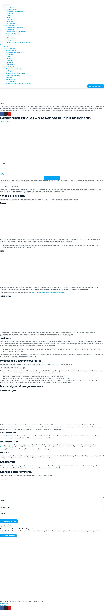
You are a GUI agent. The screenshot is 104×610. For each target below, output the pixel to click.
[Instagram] (6, 114)
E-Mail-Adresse (5, 507)
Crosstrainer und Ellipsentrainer (15, 32)
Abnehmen (9, 13)
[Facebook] (2, 114)
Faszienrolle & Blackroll (13, 34)
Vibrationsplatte (11, 38)
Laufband (9, 36)
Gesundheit (9, 21)
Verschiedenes (10, 23)
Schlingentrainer (11, 40)
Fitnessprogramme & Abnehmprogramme (18, 42)
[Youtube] (9, 114)
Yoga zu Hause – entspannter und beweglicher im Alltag (48, 292)
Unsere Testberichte (9, 25)
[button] (52, 44)
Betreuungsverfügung (6, 447)
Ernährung (9, 19)
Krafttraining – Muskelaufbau (15, 11)
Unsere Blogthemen (9, 7)
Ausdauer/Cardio (11, 9)
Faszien (8, 17)
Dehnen (8, 15)
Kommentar (4, 479)
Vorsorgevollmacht (11, 436)
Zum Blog (6, 5)
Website (2, 513)
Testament (68, 456)
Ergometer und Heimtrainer (14, 27)
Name (2, 500)
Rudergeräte (10, 29)
